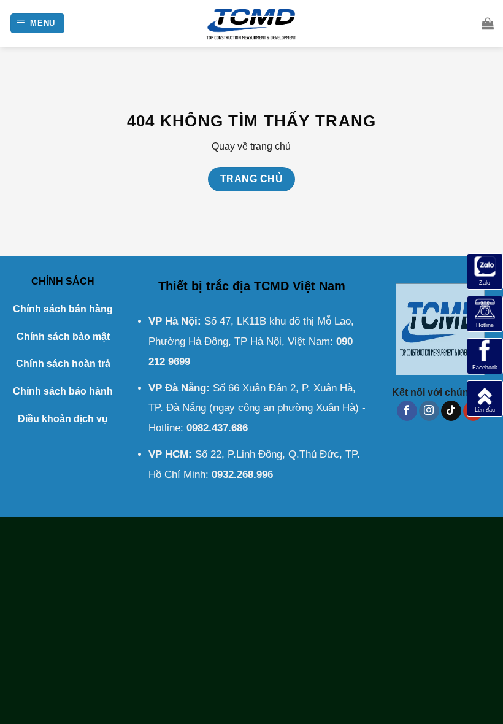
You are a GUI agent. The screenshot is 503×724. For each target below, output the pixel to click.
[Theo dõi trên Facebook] (407, 411)
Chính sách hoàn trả (63, 363)
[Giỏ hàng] (488, 23)
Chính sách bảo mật (63, 336)
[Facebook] (484, 355)
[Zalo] (484, 271)
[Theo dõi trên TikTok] (451, 411)
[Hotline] (484, 313)
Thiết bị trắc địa (204, 286)
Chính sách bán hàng (63, 309)
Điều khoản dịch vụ (63, 419)
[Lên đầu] (484, 398)
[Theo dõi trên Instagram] (429, 411)
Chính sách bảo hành (63, 391)
